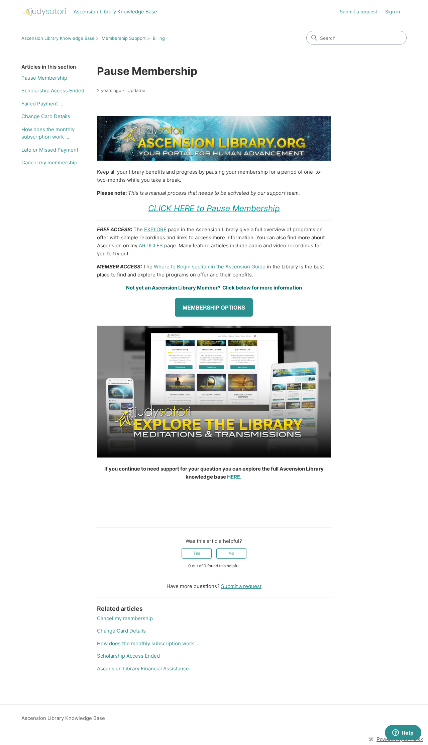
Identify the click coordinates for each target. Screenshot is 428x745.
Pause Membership (44, 78)
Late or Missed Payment (49, 150)
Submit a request (358, 11)
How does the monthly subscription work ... (48, 133)
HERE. (234, 477)
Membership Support (124, 38)
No (231, 553)
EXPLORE (155, 229)
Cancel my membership (49, 162)
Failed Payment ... (42, 103)
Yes (196, 553)
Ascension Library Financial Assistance (143, 668)
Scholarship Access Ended (52, 90)
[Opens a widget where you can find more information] (403, 733)
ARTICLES (151, 245)
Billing (159, 38)
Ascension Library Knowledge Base (58, 38)
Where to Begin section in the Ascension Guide (209, 266)
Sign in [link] (392, 11)
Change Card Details (45, 116)
